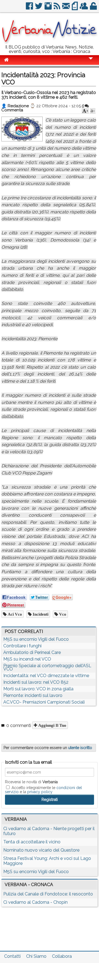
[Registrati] (84, 8)
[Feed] (57, 8)
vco (62, 614)
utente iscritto (80, 747)
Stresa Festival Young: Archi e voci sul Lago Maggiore (47, 861)
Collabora (62, 956)
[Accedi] (94, 8)
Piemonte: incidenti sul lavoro (32, 695)
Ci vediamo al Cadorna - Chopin (35, 902)
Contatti (12, 956)
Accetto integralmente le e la (43, 789)
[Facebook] (30, 8)
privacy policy (40, 792)
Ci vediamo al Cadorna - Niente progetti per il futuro (49, 831)
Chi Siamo (36, 956)
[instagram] (49, 8)
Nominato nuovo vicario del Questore (41, 850)
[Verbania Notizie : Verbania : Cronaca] (49, 42)
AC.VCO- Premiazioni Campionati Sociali (44, 702)
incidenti (40, 614)
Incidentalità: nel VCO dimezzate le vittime (46, 675)
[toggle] (91, 62)
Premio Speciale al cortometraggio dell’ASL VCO (47, 667)
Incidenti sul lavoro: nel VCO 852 (35, 682)
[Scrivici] (66, 8)
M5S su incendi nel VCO (27, 659)
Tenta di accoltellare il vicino (32, 841)
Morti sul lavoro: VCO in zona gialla (38, 688)
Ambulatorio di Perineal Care (32, 652)
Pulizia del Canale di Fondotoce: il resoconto (48, 894)
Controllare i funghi (22, 645)
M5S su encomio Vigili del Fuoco (36, 639)
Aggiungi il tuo (51, 725)
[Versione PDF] (75, 8)
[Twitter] (39, 8)
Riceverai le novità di (31, 782)
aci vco (14, 614)
